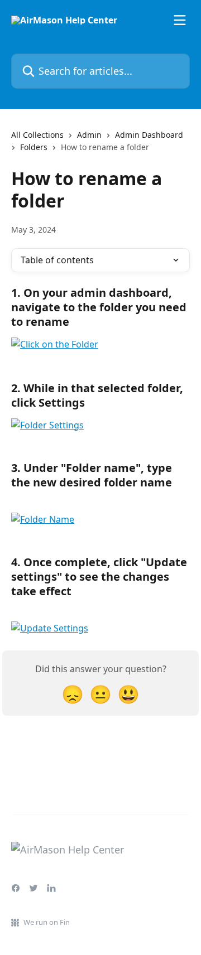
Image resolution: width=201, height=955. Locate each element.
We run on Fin (46, 922)
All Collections (37, 134)
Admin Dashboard (149, 134)
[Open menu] (180, 20)
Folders (33, 147)
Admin (89, 134)
